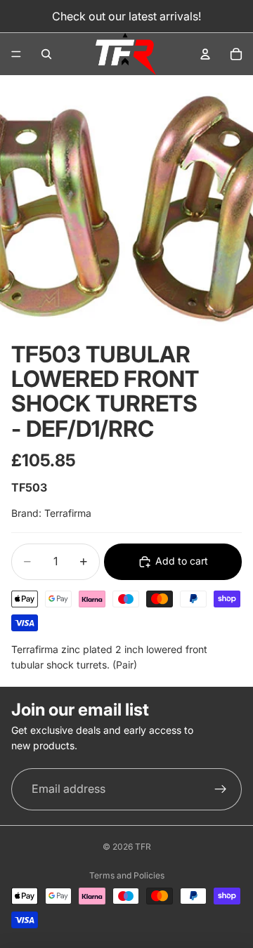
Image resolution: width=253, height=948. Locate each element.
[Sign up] (220, 789)
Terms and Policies (126, 875)
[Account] (205, 54)
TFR (143, 846)
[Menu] (16, 54)
